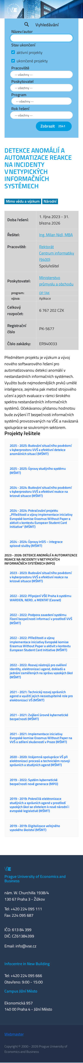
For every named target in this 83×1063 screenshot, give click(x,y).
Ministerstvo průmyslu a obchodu (56, 281)
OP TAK (44, 292)
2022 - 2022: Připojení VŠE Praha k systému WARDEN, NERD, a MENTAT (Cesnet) (40, 597)
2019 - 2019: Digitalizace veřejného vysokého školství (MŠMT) (35, 827)
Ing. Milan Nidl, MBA (56, 235)
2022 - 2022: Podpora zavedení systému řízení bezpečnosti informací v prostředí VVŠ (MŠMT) (41, 619)
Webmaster (14, 1034)
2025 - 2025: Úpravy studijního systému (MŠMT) (38, 470)
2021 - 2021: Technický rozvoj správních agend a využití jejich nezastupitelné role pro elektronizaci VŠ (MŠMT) (41, 696)
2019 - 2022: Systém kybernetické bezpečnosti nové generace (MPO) (34, 781)
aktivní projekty (29, 52)
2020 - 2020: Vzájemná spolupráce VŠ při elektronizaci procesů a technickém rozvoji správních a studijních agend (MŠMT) (40, 761)
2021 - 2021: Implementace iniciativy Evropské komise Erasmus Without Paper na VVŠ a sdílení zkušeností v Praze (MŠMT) (41, 738)
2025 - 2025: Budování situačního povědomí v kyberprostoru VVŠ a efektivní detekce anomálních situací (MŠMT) (41, 449)
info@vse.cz (25, 946)
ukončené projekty (32, 61)
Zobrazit (53, 126)
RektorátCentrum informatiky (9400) (56, 253)
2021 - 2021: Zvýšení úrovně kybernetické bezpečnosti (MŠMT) (39, 716)
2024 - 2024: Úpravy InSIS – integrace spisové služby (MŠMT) (36, 543)
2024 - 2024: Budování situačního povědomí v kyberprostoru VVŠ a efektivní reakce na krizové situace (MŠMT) (41, 491)
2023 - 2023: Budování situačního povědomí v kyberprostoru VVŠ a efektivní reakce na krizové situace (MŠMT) (41, 577)
